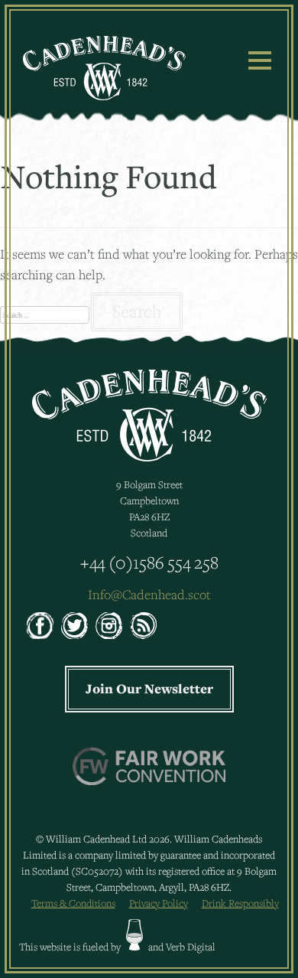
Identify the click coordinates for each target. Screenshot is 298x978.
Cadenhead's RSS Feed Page (143, 625)
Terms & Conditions (73, 903)
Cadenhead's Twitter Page (74, 625)
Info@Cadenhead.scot (149, 594)
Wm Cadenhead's (104, 68)
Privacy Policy (158, 903)
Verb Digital (190, 947)
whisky (134, 934)
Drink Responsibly (240, 903)
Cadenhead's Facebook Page (40, 625)
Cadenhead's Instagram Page (109, 625)
